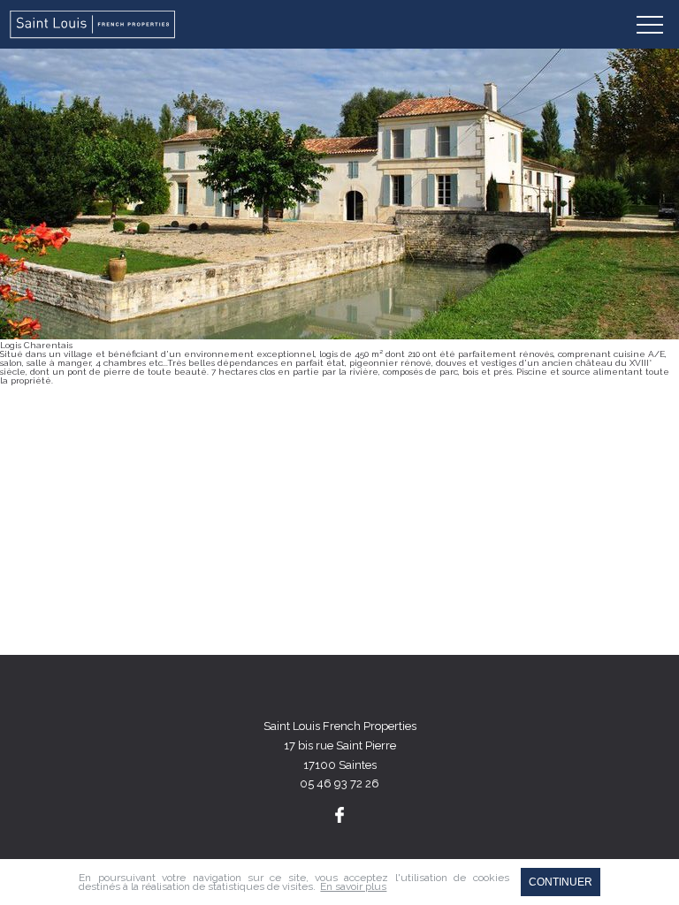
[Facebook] (339, 815)
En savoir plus (353, 886)
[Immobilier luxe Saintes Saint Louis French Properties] (94, 24)
